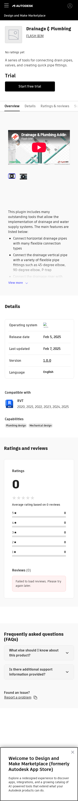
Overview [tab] (12, 106)
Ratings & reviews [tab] (55, 106)
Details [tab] (30, 106)
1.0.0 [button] (47, 360)
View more (15, 283)
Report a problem (17, 697)
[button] (39, 653)
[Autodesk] (23, 6)
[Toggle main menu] (6, 5)
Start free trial (30, 86)
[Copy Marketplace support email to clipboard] (35, 697)
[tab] (12, 182)
